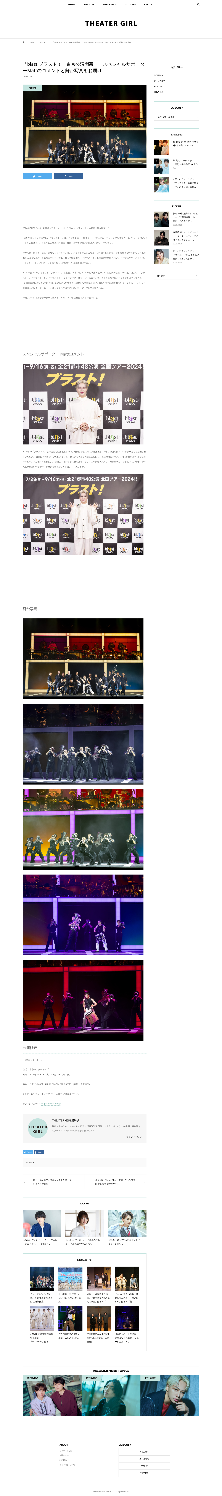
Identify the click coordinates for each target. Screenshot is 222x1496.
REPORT (149, 4)
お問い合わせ (65, 1455)
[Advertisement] (84, 204)
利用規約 (63, 1460)
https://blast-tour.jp (51, 1103)
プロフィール (132, 1136)
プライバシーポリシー (69, 1465)
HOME (72, 4)
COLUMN (130, 4)
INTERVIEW (110, 4)
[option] (52, 1395)
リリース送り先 (66, 1450)
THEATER (89, 4)
